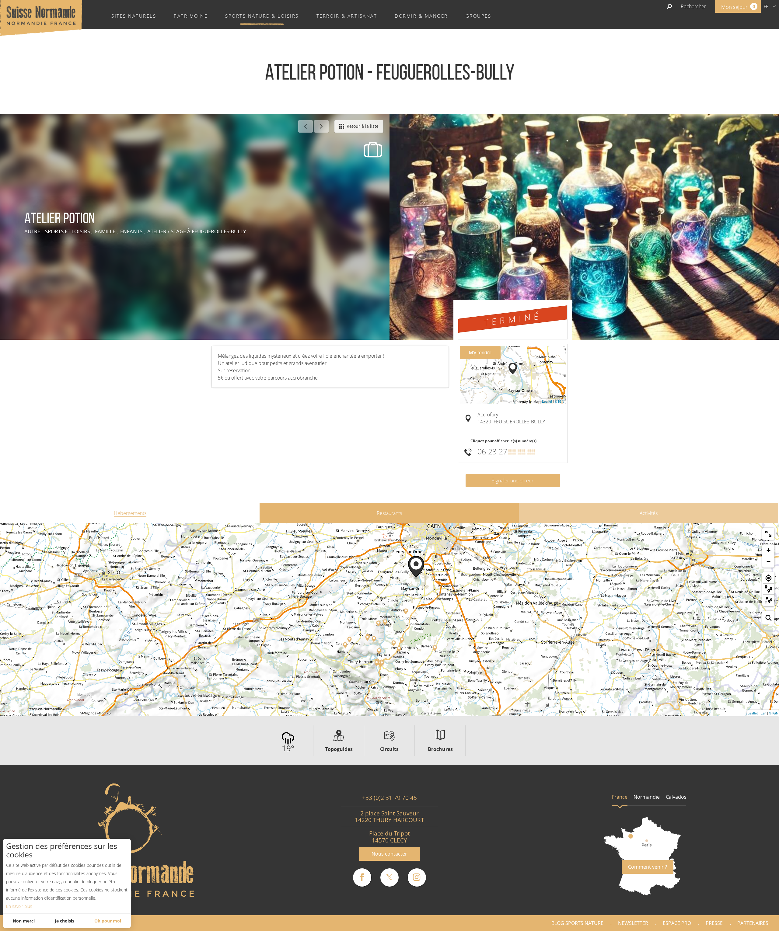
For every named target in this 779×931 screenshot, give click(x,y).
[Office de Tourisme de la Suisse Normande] (41, 17)
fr (766, 6)
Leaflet (547, 401)
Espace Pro (677, 923)
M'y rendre (480, 352)
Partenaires (752, 923)
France (619, 797)
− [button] (768, 561)
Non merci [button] (24, 921)
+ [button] (768, 550)
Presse (714, 923)
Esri (763, 712)
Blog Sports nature (577, 923)
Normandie (647, 797)
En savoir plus (19, 906)
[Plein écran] (768, 533)
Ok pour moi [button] (107, 921)
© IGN (559, 401)
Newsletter (633, 923)
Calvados (676, 797)
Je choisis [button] (64, 921)
